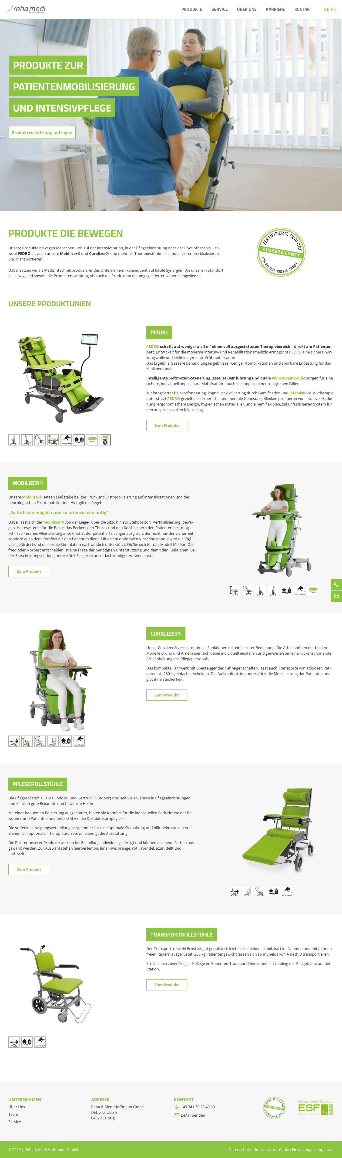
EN (333, 9)
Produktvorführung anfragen (42, 132)
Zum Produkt (166, 425)
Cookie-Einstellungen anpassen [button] (306, 1149)
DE (326, 9)
